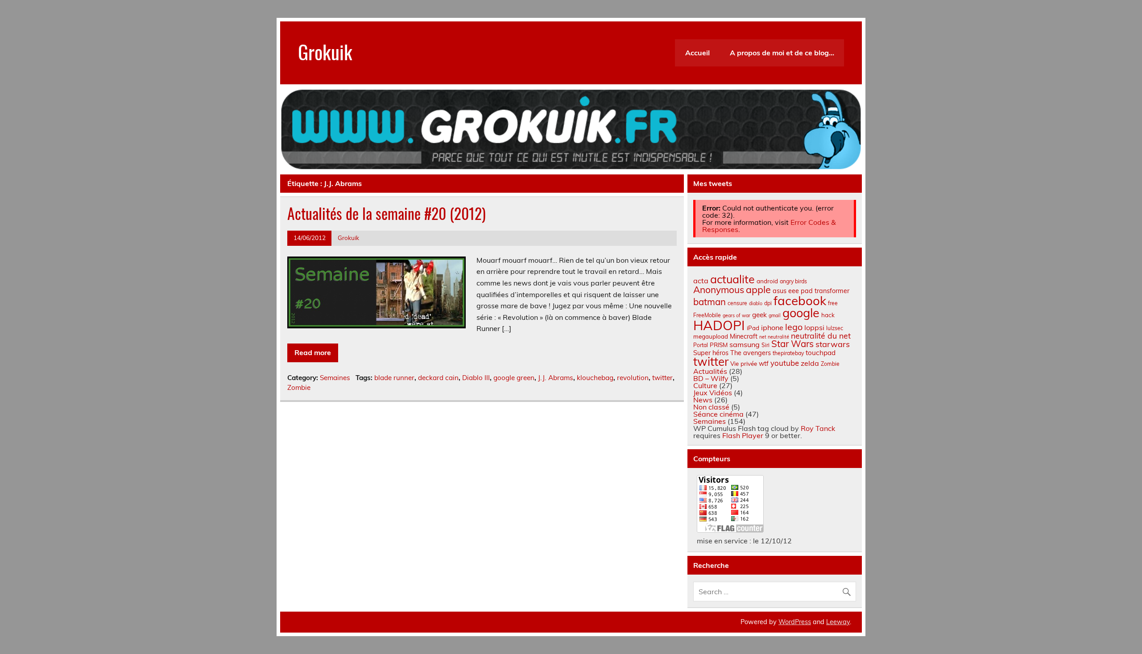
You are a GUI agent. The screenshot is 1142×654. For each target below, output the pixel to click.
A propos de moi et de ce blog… (782, 52)
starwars (832, 344)
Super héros (710, 353)
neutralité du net (821, 335)
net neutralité (774, 337)
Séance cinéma (718, 414)
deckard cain (438, 377)
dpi (768, 303)
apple (758, 289)
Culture (705, 385)
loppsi (814, 327)
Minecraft (743, 336)
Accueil (697, 52)
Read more (312, 352)
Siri (765, 345)
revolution (633, 377)
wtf (764, 364)
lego (794, 326)
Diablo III (476, 377)
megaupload (710, 336)
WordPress (794, 622)
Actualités (710, 371)
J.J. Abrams (555, 377)
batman (709, 301)
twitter (662, 377)
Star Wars (792, 343)
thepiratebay (788, 353)
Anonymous (718, 289)
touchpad (821, 352)
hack (828, 315)
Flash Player (742, 435)
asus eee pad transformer (811, 291)
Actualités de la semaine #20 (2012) (386, 213)
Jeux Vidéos (712, 392)
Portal (700, 345)
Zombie (298, 387)
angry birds (793, 281)
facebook (800, 300)
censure (737, 303)
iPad (753, 327)
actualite (732, 279)
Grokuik (325, 51)
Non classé (711, 406)
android (767, 281)
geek (759, 314)
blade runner (394, 377)
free (833, 303)
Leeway (838, 622)
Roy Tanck (818, 428)
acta (700, 280)
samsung (744, 344)
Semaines (335, 377)
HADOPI (719, 325)
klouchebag (595, 377)
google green (513, 377)
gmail (775, 315)
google (800, 312)
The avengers (750, 353)
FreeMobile (707, 315)
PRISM (719, 344)
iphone (772, 327)
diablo (755, 303)
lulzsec (834, 328)
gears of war (736, 315)
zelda (810, 363)
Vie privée (743, 363)
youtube (784, 363)
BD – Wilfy (710, 378)
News (702, 399)
